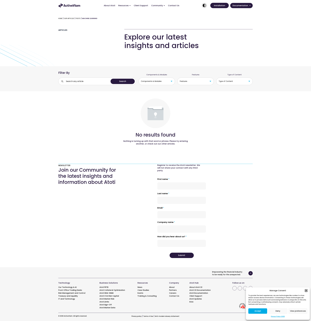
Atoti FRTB (103, 287)
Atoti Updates (195, 299)
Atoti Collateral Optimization (112, 290)
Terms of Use (148, 316)
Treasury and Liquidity (68, 296)
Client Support (141, 5)
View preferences (298, 311)
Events (140, 293)
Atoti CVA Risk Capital (109, 296)
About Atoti (109, 5)
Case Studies (143, 290)
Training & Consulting (147, 296)
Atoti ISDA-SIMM (106, 293)
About (172, 287)
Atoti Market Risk (106, 299)
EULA (191, 302)
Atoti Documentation (198, 293)
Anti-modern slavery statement (167, 316)
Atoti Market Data (107, 307)
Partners (173, 290)
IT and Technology (66, 299)
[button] (306, 290)
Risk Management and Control (71, 293)
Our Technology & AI (67, 287)
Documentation (240, 5)
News (140, 287)
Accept (258, 311)
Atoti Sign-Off (105, 304)
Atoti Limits (104, 302)
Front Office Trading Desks (70, 290)
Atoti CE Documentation (200, 290)
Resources (123, 5)
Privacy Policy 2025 (278, 316)
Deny (278, 311)
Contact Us (173, 5)
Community (157, 5)
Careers (172, 293)
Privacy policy (137, 316)
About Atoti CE (195, 287)
